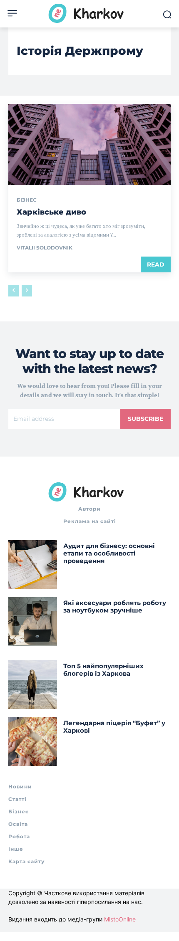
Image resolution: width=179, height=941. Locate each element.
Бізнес (27, 200)
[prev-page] (13, 290)
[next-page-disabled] (27, 290)
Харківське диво (51, 212)
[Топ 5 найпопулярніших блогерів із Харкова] (32, 684)
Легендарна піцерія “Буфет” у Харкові (114, 726)
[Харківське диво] (89, 144)
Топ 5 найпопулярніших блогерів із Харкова (103, 669)
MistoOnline (120, 919)
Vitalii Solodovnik (44, 248)
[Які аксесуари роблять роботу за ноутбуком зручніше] (32, 621)
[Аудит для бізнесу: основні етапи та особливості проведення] (32, 564)
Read (155, 264)
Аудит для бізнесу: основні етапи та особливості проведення (109, 553)
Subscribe (145, 418)
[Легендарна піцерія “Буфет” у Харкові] (32, 741)
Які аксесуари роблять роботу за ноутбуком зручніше (114, 606)
